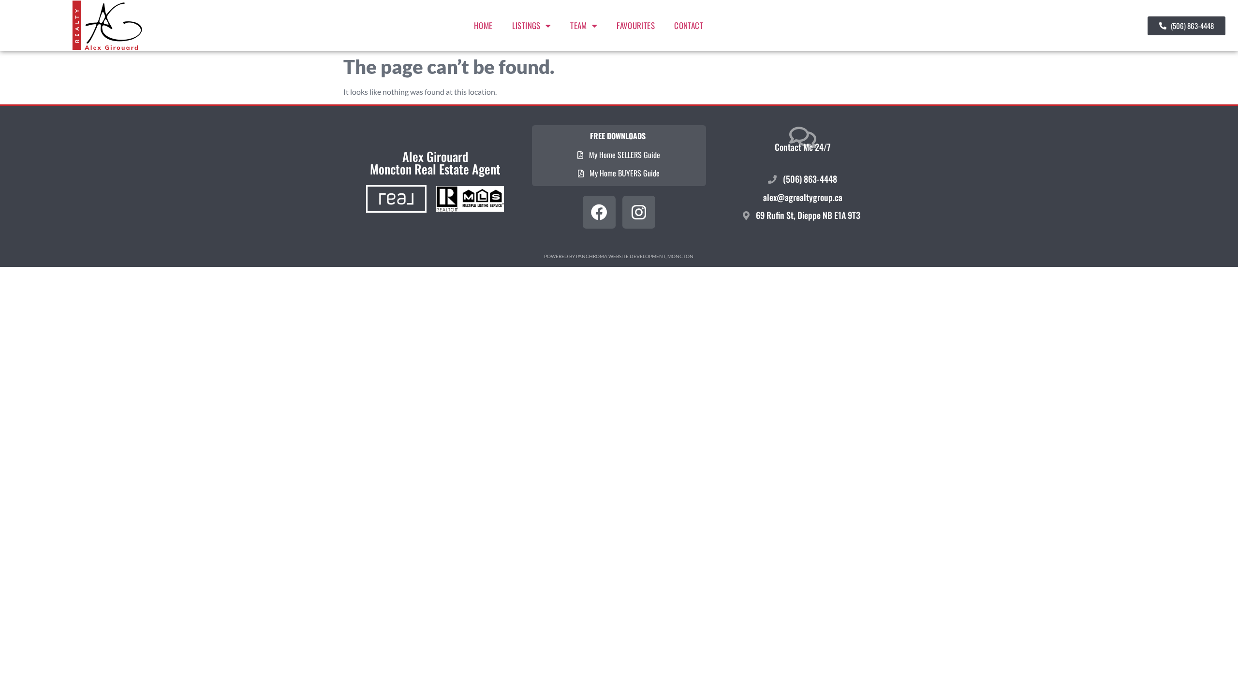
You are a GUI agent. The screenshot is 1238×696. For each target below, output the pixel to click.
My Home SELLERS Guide (623, 154)
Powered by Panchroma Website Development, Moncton (618, 256)
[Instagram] (638, 212)
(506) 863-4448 (809, 179)
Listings (526, 25)
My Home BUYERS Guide (624, 173)
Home (483, 25)
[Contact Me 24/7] (803, 137)
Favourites (636, 25)
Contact (688, 25)
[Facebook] (599, 212)
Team (578, 25)
